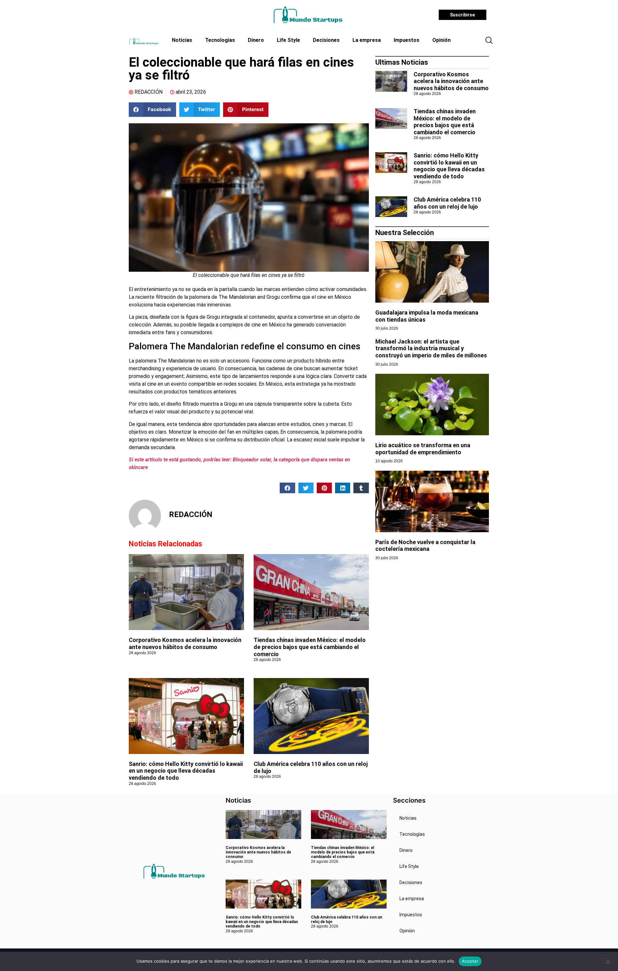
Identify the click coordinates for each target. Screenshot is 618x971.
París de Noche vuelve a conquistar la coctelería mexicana (425, 545)
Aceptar (470, 961)
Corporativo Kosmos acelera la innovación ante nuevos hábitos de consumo (185, 643)
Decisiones (326, 40)
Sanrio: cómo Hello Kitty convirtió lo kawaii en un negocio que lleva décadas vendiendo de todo (186, 770)
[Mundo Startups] (308, 14)
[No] (607, 961)
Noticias (182, 40)
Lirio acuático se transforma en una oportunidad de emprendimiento (422, 449)
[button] (488, 40)
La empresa (366, 40)
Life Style (288, 40)
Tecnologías (220, 40)
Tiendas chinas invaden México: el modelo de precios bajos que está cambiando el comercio (310, 646)
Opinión (441, 40)
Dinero (256, 40)
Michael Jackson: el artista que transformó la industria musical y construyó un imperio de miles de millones (431, 348)
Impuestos (406, 40)
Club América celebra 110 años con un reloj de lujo (447, 203)
